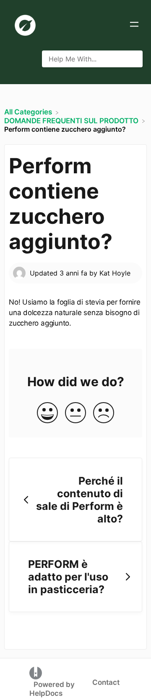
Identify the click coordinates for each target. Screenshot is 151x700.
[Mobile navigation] (134, 25)
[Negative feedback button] (104, 413)
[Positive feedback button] (47, 413)
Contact (106, 682)
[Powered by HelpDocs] (35, 672)
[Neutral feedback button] (75, 413)
